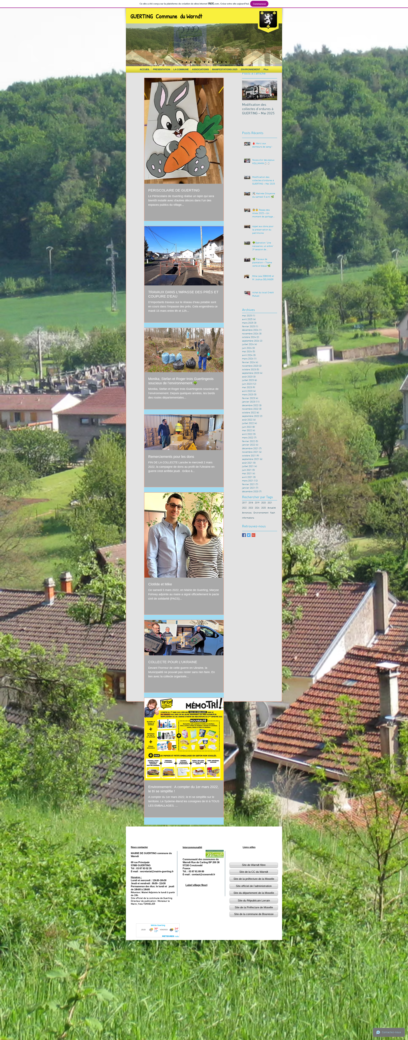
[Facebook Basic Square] (244, 535)
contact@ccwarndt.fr (203, 874)
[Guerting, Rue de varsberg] (226, 62)
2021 (270, 503)
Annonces (247, 513)
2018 (250, 503)
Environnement (261, 513)
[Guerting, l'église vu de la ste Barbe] (203, 62)
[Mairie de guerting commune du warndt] (199, 62)
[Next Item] (272, 90)
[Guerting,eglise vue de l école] (221, 62)
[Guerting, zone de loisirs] (213, 62)
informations (248, 518)
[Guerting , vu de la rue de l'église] (195, 62)
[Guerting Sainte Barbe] (186, 62)
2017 (244, 503)
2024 (257, 508)
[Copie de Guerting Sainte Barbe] (190, 62)
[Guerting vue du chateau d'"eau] (208, 62)
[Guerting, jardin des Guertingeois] (217, 62)
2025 (263, 508)
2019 (257, 503)
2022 (244, 508)
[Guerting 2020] (182, 62)
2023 (250, 508)
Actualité (272, 508)
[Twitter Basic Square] (249, 535)
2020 (263, 503)
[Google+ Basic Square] (253, 535)
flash (272, 513)
